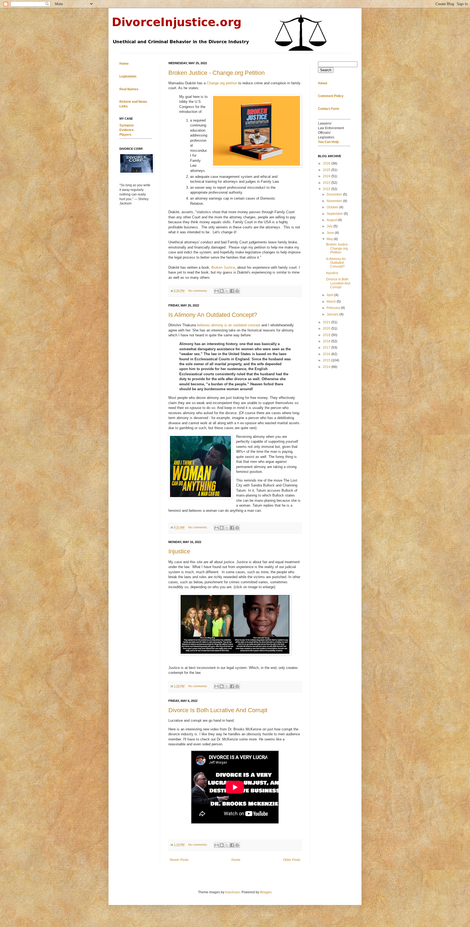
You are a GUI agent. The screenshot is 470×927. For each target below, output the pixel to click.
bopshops (232, 892)
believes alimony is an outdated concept (228, 325)
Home (235, 860)
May (330, 239)
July (330, 226)
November (335, 201)
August (332, 220)
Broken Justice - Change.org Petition (216, 72)
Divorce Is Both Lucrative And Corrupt (217, 710)
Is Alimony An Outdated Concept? (212, 314)
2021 (327, 322)
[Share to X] (227, 291)
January (333, 314)
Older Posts (291, 860)
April (330, 295)
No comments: (198, 290)
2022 (327, 189)
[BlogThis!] (221, 291)
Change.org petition (222, 83)
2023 (327, 183)
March (332, 301)
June (331, 233)
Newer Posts (179, 860)
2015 (327, 360)
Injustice (179, 551)
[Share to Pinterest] (237, 291)
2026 (327, 163)
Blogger (265, 892)
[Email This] (216, 291)
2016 (327, 354)
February (334, 308)
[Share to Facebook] (232, 291)
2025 (327, 170)
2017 (327, 347)
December (335, 194)
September (335, 214)
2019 (327, 335)
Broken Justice (223, 267)
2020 (327, 328)
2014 (327, 367)
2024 (327, 176)
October (333, 207)
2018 (327, 341)
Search (325, 70)
